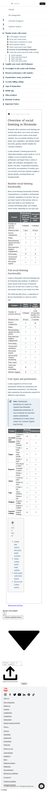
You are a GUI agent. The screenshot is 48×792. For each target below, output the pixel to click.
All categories (14, 15)
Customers (7, 716)
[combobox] (26, 3)
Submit (24, 683)
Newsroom (8, 719)
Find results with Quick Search (18, 576)
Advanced (7, 738)
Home (11, 10)
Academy (7, 756)
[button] (3, 613)
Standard (7, 734)
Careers (6, 709)
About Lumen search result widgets (17, 564)
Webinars (7, 766)
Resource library (9, 763)
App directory (9, 770)
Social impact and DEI (12, 723)
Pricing (6, 731)
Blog (5, 760)
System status (14, 27)
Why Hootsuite (9, 702)
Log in (42, 4)
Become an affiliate (11, 773)
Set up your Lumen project (18, 584)
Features (7, 745)
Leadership (8, 713)
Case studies (8, 753)
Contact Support (15, 21)
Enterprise (7, 741)
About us (7, 706)
